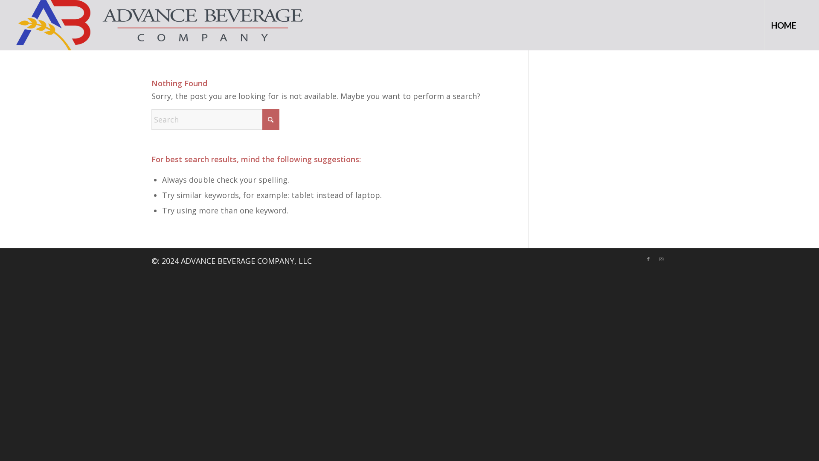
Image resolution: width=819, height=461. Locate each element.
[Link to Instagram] (661, 259)
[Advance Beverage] (159, 25)
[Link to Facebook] (648, 259)
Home (783, 25)
